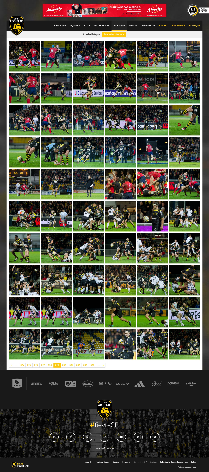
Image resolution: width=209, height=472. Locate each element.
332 (78, 365)
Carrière (116, 462)
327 (43, 365)
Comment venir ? (140, 462)
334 (92, 365)
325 (29, 365)
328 (50, 365)
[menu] (59, 26)
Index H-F (88, 462)
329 (57, 365)
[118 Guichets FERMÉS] (198, 16)
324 (22, 365)
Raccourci (126, 462)
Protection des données (187, 467)
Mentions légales (102, 462)
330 (64, 365)
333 (85, 365)
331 (71, 365)
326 (36, 365)
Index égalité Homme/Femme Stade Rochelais (178, 462)
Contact (153, 462)
